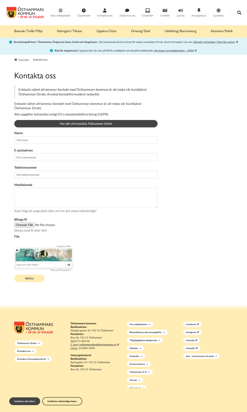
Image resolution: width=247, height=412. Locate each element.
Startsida (23, 59)
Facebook (191, 324)
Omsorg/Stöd (140, 31)
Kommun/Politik (222, 31)
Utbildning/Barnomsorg (180, 31)
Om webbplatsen (138, 324)
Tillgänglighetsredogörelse (143, 340)
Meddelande (23, 185)
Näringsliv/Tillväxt (69, 31)
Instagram (191, 332)
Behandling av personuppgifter (146, 332)
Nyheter (134, 348)
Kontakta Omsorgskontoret (31, 358)
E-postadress (23, 150)
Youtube (190, 340)
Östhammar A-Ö (138, 371)
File (16, 236)
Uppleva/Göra (106, 31)
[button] (60, 12)
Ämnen (133, 380)
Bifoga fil (20, 219)
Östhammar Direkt (27, 343)
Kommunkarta (137, 364)
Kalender (134, 356)
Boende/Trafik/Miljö (28, 31)
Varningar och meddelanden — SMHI (174, 50)
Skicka (29, 278)
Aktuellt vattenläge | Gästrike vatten (214, 41)
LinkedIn (190, 348)
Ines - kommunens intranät (200, 356)
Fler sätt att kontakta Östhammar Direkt (86, 123)
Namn (18, 133)
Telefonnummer (25, 167)
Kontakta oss (24, 351)
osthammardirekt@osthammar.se (97, 344)
